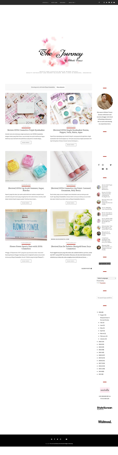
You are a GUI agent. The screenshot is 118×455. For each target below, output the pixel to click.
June (101, 325)
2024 (100, 344)
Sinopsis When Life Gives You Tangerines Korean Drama (107, 202)
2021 (100, 352)
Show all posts (60, 87)
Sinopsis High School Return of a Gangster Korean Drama (107, 247)
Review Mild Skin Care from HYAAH (107, 208)
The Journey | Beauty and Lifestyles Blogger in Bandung (61, 443)
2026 (100, 312)
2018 (100, 360)
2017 (100, 363)
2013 (100, 374)
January (102, 339)
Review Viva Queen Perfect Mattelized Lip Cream (107, 214)
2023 (100, 347)
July (101, 322)
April (101, 330)
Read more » (26, 142)
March (102, 333)
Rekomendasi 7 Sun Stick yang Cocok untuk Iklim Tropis (107, 227)
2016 (100, 366)
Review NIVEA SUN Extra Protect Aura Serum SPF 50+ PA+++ (107, 221)
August (102, 315)
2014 (100, 371)
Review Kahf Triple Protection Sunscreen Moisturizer (107, 187)
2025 (100, 341)
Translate (102, 283)
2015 (100, 368)
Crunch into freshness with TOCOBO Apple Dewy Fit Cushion (106, 240)
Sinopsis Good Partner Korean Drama (106, 233)
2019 (100, 358)
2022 (100, 349)
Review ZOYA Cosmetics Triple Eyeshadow (26, 130)
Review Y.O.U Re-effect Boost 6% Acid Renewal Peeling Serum (106, 194)
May (101, 328)
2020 (100, 355)
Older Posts (85, 268)
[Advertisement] (59, 22)
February (103, 336)
